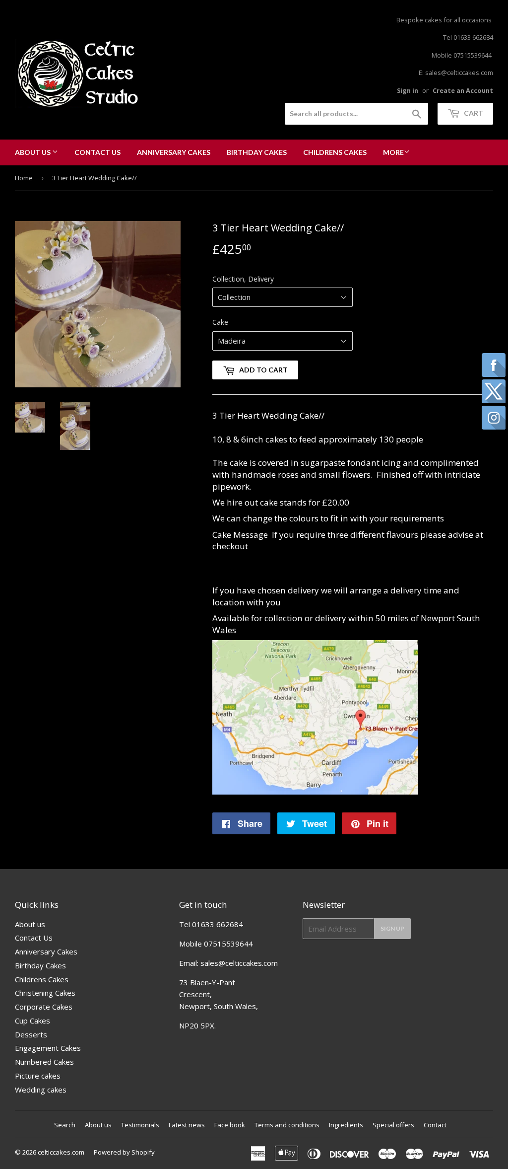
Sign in (407, 90)
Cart (472, 113)
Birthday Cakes (257, 152)
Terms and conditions (286, 1124)
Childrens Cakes (335, 152)
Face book (229, 1124)
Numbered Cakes (44, 1062)
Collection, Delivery (243, 279)
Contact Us (97, 152)
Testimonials (140, 1124)
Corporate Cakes (43, 1007)
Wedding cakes (40, 1090)
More (393, 152)
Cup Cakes (32, 1020)
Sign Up (392, 928)
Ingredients (346, 1124)
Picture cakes (38, 1076)
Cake (220, 322)
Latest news (187, 1124)
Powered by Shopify (124, 1152)
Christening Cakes (45, 993)
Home (24, 177)
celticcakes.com (61, 1152)
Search (64, 1124)
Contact (435, 1124)
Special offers (393, 1124)
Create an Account (463, 90)
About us (33, 152)
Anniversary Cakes (173, 152)
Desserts (31, 1034)
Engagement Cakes (48, 1048)
